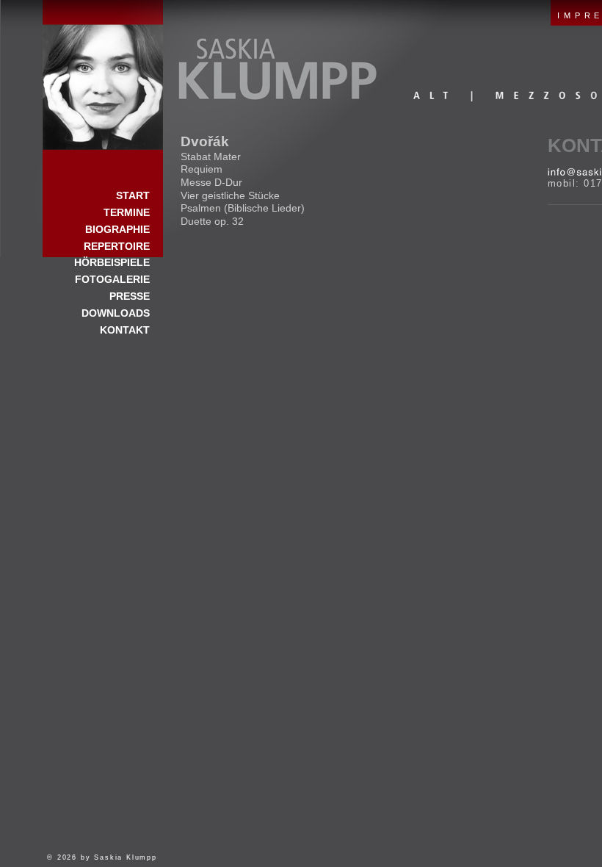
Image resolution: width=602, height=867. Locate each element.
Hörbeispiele (112, 262)
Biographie (117, 229)
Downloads (115, 313)
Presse (129, 296)
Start (103, 75)
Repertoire (117, 246)
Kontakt (125, 330)
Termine (127, 212)
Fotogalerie (112, 279)
